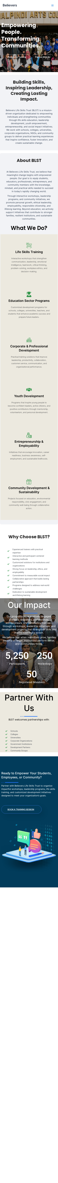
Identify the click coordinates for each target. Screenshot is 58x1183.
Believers (10, 5)
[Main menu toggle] (52, 5)
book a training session (21, 809)
